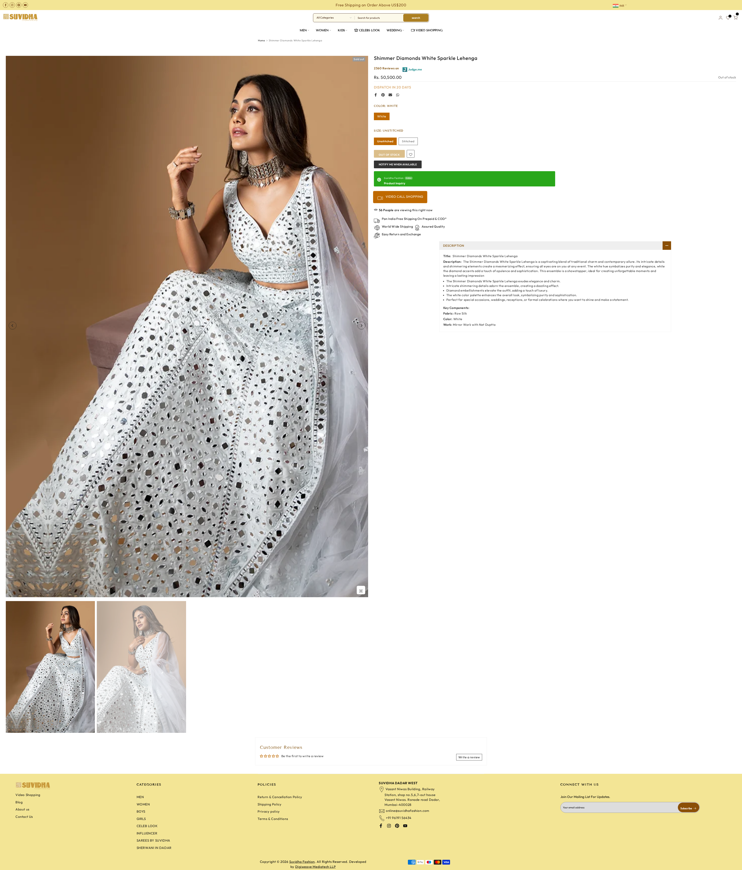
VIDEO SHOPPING (429, 30)
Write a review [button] (469, 757)
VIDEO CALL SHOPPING (404, 197)
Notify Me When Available (398, 164)
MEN (303, 30)
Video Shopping (27, 795)
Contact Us (24, 817)
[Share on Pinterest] (383, 95)
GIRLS (141, 819)
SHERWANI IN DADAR (154, 848)
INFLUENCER (147, 833)
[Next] (361, 325)
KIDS (341, 30)
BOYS (141, 811)
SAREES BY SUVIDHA (153, 840)
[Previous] (12, 325)
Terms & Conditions (273, 819)
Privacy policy (269, 811)
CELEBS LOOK (369, 30)
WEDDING (394, 30)
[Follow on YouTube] (25, 5)
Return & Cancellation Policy (280, 797)
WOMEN (322, 30)
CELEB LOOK (147, 826)
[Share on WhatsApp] (397, 95)
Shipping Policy (269, 804)
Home (261, 40)
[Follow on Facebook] (5, 5)
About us (22, 809)
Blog (19, 802)
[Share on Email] (390, 95)
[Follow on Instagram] (12, 5)
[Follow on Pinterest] (18, 5)
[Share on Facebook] (375, 95)
